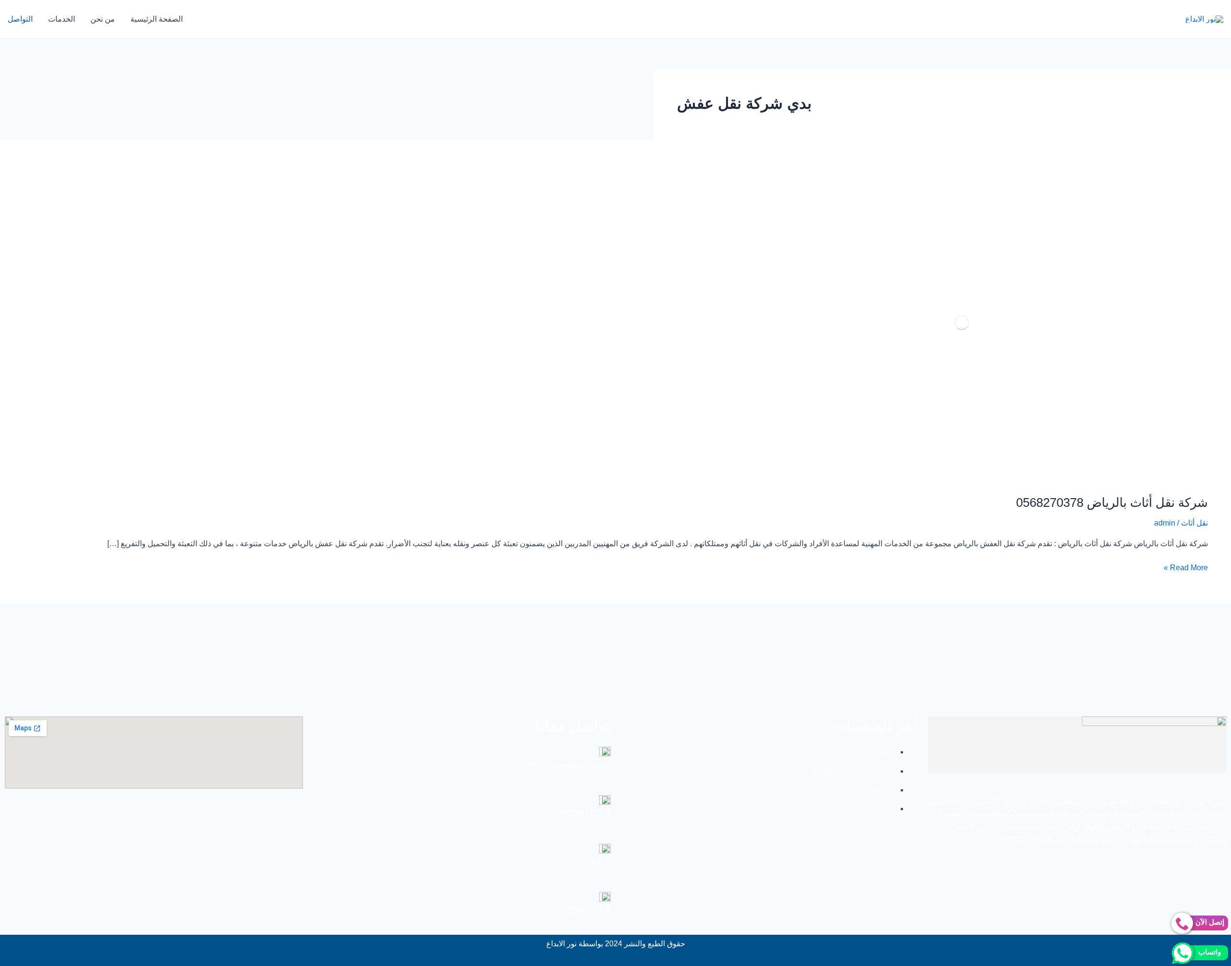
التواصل (20, 19)
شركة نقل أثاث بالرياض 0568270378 (1112, 502)
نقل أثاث (1194, 523)
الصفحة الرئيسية (156, 19)
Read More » (1186, 567)
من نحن (102, 19)
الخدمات (61, 19)
